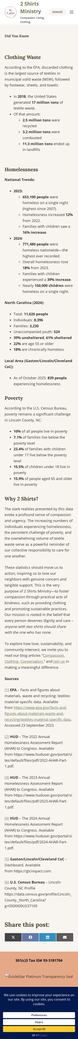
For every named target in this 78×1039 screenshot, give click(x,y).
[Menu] (71, 12)
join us (59, 661)
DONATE (57, 12)
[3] (7, 777)
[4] (7, 818)
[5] (7, 859)
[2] (7, 736)
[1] (7, 689)
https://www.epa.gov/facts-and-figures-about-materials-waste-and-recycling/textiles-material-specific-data (38, 713)
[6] (7, 882)
